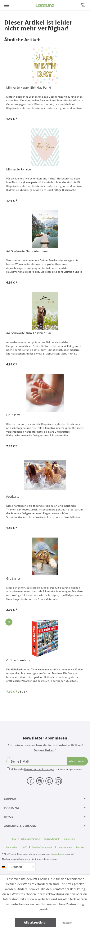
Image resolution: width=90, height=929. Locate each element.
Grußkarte (13, 415)
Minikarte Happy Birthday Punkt (28, 87)
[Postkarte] (45, 474)
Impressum (69, 838)
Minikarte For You (18, 169)
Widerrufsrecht (51, 838)
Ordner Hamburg (18, 660)
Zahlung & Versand (30, 838)
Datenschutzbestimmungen (39, 769)
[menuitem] (6, 5)
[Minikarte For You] (45, 147)
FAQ (14, 838)
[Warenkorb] (83, 5)
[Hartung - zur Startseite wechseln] (44, 5)
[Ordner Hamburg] (45, 638)
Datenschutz (12, 847)
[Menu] (6, 5)
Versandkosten (58, 853)
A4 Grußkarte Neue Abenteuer (27, 251)
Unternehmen (65, 847)
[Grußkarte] (45, 393)
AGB (25, 847)
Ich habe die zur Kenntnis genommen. (46, 769)
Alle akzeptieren (35, 922)
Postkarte (12, 497)
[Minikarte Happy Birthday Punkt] (45, 65)
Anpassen (66, 922)
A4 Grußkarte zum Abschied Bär (28, 333)
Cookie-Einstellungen (42, 847)
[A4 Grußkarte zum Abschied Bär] (45, 311)
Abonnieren (77, 761)
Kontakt (80, 847)
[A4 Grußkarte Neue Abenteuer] (45, 229)
